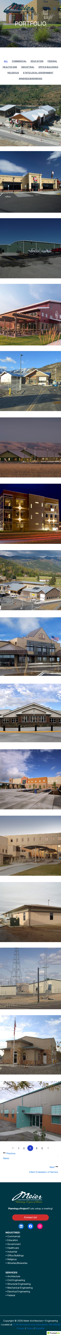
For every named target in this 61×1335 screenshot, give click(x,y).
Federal (52, 61)
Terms (30, 1328)
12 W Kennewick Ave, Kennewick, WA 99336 (36, 1324)
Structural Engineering (19, 1284)
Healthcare (10, 67)
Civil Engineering (16, 1280)
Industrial (27, 67)
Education (37, 61)
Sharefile (39, 1328)
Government (14, 1244)
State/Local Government (38, 72)
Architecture (13, 1276)
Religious (13, 72)
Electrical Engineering (18, 1291)
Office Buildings (48, 67)
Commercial (19, 61)
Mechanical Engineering (20, 1287)
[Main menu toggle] (54, 8)
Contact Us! (30, 1217)
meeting (47, 1208)
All (6, 61)
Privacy (21, 1328)
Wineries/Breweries (30, 78)
